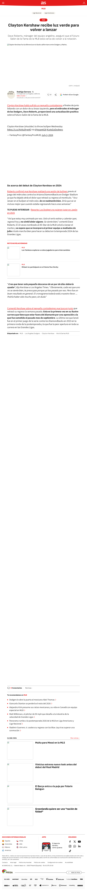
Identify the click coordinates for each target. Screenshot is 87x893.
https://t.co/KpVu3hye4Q (19, 129)
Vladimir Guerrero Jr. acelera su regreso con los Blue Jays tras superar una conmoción (42, 729)
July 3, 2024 (47, 135)
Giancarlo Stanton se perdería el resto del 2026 (30, 703)
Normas (28, 688)
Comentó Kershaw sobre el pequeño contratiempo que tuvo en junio (40, 308)
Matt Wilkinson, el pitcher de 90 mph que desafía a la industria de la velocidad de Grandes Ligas (39, 716)
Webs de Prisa (75, 872)
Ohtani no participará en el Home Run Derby (40, 267)
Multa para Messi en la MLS (50, 742)
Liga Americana (49, 13)
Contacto (5, 862)
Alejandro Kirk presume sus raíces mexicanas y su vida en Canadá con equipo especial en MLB (43, 709)
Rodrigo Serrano (24, 92)
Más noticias (74, 738)
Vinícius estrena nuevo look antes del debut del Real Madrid (56, 766)
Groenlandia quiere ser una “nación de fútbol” (56, 810)
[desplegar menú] (3, 2)
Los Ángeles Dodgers (32, 334)
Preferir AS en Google (70, 95)
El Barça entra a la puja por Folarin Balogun (53, 788)
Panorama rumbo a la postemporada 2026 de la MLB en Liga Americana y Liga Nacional (41, 722)
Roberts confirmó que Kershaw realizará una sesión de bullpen (37, 191)
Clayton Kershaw (48, 334)
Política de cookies (39, 862)
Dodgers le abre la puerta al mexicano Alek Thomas (32, 699)
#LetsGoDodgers (55, 129)
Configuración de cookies (55, 862)
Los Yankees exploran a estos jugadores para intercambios (46, 250)
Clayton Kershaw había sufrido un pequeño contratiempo (34, 105)
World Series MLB (62, 334)
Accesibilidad (69, 862)
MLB (43, 8)
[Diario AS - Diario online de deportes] (43, 3)
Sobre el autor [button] (21, 96)
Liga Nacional (37, 13)
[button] (49, 95)
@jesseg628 (40, 129)
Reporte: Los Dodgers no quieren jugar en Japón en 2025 (42, 211)
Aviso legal (13, 862)
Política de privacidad (25, 862)
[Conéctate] (84, 3)
